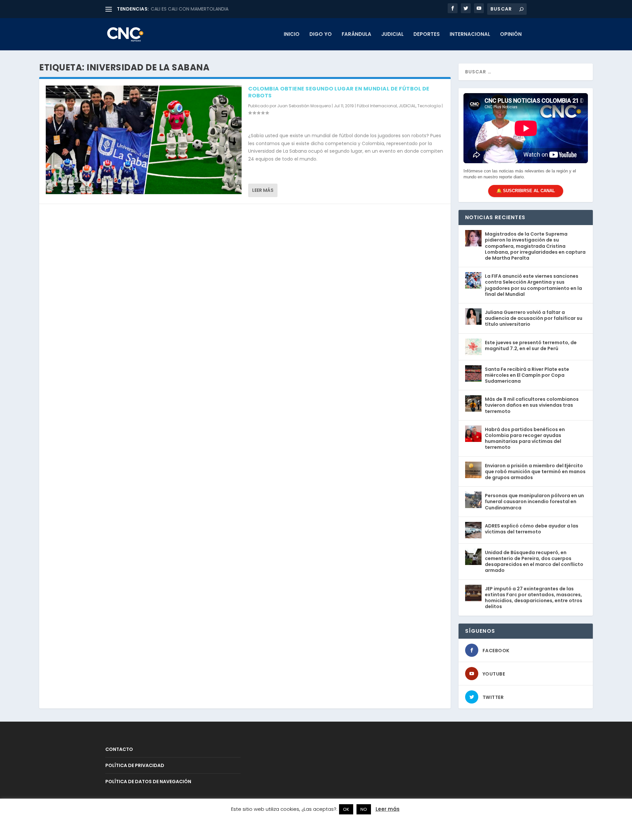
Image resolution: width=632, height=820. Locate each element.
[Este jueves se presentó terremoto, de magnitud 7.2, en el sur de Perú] (473, 347)
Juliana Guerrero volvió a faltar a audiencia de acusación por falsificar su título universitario (533, 318)
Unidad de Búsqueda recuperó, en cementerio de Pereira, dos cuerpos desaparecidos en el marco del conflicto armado (534, 561)
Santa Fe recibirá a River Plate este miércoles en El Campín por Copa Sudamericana (527, 375)
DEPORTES (426, 35)
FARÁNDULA (356, 35)
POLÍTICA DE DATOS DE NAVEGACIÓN (148, 781)
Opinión (511, 35)
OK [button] (346, 809)
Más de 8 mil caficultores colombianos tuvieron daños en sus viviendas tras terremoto (532, 405)
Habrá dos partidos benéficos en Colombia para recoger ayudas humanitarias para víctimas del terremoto (525, 438)
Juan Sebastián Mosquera (304, 106)
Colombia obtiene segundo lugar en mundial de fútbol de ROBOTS (339, 92)
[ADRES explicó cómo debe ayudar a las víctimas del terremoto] (473, 530)
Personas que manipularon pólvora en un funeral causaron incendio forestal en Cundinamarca (534, 501)
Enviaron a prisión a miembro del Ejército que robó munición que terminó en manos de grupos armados (535, 471)
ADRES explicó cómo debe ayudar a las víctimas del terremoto (531, 529)
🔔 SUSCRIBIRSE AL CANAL (525, 190)
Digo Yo (320, 35)
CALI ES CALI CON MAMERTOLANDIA (189, 9)
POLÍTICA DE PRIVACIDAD (134, 765)
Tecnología (429, 106)
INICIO (292, 35)
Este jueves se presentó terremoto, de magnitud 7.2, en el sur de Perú (531, 345)
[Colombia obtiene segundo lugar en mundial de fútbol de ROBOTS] (144, 140)
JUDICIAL (392, 35)
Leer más (263, 190)
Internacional (470, 35)
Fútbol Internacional (377, 106)
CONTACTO (119, 749)
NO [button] (363, 809)
